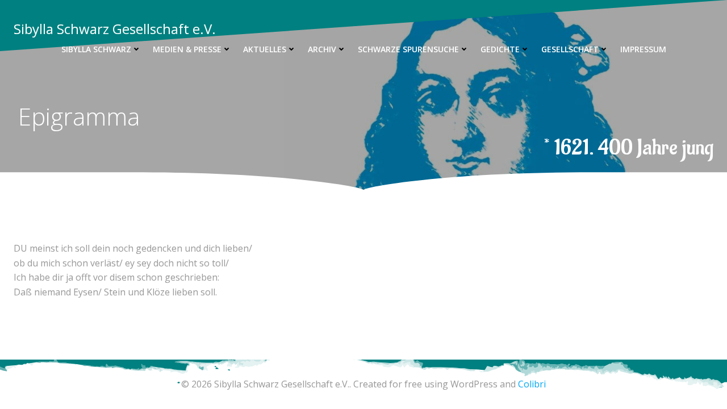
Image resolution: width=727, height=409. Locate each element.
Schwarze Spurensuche (408, 49)
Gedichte (500, 49)
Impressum (643, 49)
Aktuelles (264, 49)
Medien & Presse (187, 49)
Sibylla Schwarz (96, 49)
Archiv (322, 49)
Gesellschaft (570, 49)
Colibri (532, 384)
